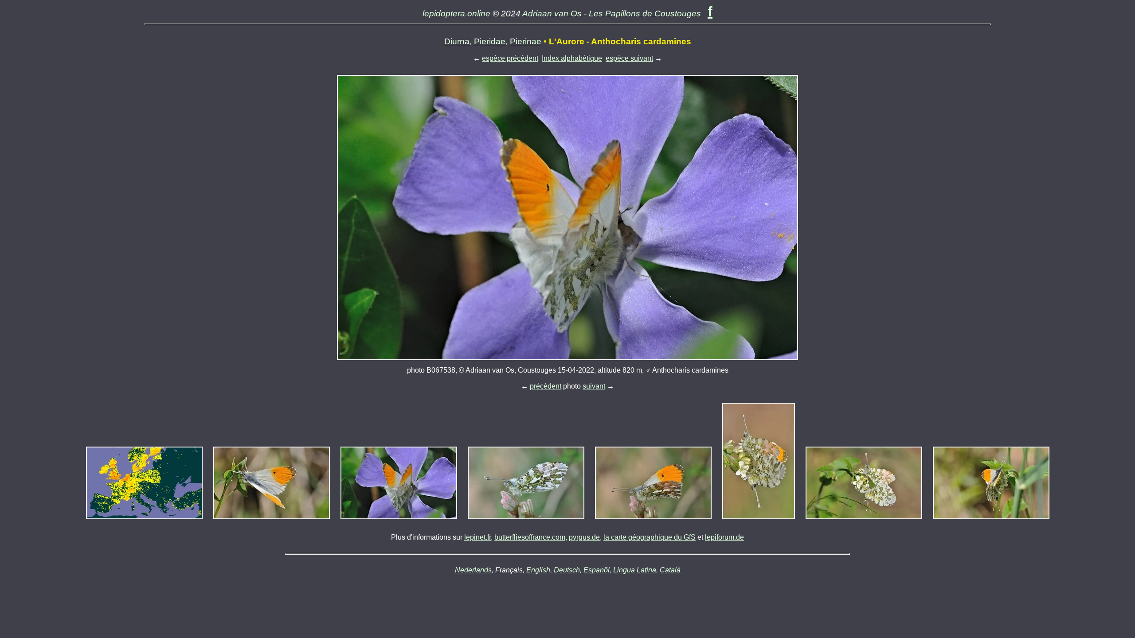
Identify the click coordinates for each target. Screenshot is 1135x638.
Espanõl (596, 570)
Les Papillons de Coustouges (645, 13)
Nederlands (473, 570)
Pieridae (489, 41)
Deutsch (567, 570)
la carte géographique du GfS (649, 537)
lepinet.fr (477, 537)
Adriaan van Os (552, 13)
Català (670, 570)
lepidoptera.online (456, 13)
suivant (594, 386)
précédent (545, 386)
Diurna (457, 41)
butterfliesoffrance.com (529, 537)
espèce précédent (510, 58)
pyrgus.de (584, 537)
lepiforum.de (724, 537)
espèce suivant (629, 58)
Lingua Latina (634, 570)
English (538, 570)
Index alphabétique (572, 58)
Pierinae (525, 41)
